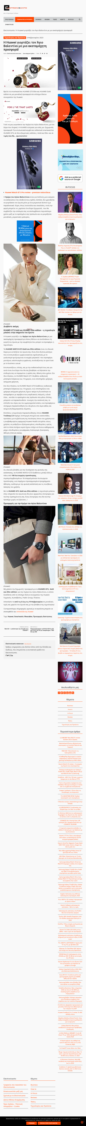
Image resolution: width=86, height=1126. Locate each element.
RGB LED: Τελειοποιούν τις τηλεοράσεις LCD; (70, 752)
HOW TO (62, 19)
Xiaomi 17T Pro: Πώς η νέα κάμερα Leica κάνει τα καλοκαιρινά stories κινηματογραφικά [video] (70, 837)
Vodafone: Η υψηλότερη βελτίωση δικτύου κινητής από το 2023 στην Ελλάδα (70, 1069)
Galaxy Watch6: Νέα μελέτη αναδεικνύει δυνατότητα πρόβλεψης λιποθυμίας (70, 1027)
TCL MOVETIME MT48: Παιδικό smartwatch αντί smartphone (70, 797)
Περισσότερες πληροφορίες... (49, 1123)
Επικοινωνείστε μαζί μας (13, 1091)
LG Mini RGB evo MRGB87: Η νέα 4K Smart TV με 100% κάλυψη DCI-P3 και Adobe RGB (70, 1035)
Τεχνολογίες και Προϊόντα (14, 38)
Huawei (10, 617)
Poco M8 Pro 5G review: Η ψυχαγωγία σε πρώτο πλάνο (70, 900)
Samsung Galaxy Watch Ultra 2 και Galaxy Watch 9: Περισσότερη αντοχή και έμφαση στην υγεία (70, 879)
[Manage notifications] (82, 1122)
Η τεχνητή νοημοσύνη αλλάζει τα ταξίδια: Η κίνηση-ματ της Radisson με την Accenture (70, 830)
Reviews (70, 717)
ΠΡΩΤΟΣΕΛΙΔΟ (9, 19)
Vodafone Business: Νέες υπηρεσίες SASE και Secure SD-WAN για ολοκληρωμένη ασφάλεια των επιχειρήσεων (70, 991)
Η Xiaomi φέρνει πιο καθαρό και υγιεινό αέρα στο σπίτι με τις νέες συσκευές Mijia (70, 1042)
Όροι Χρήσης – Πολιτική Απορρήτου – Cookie (13, 1105)
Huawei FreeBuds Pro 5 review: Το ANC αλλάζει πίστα (70, 1013)
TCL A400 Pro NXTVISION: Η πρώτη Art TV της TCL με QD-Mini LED (70, 944)
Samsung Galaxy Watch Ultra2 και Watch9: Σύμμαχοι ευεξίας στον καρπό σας (70, 864)
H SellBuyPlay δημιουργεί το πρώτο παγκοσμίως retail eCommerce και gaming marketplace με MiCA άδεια (70, 758)
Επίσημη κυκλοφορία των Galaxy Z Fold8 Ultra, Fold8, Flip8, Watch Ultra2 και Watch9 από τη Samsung (70, 771)
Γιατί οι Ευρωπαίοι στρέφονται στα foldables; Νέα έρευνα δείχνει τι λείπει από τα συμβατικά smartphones (70, 785)
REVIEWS (47, 19)
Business (70, 706)
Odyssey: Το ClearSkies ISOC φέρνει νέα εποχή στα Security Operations (70, 949)
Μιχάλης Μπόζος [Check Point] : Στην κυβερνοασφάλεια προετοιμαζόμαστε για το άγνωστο (70, 1020)
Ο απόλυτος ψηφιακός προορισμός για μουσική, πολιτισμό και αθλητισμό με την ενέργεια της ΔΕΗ (70, 1007)
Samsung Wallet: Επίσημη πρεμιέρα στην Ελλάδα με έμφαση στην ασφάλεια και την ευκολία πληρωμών (70, 999)
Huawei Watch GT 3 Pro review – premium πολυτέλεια (27, 192)
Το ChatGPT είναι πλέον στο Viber (70, 1048)
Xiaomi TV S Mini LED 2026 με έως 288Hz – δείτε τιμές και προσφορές (70, 930)
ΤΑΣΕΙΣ (55, 19)
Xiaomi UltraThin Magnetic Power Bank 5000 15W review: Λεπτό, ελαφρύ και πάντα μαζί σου (70, 845)
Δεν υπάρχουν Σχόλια (28, 53)
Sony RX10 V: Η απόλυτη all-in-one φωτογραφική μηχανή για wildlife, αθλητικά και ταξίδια (70, 976)
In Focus (70, 713)
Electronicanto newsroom (14, 53)
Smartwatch (19, 617)
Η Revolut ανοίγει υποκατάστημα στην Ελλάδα (70, 803)
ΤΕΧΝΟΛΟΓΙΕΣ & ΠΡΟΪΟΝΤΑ (24, 19)
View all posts (27, 643)
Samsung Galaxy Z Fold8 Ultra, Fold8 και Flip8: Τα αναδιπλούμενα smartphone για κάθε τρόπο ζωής (70, 871)
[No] (84, 1121)
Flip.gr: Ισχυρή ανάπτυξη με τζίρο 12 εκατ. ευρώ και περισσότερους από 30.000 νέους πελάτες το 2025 (70, 1054)
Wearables (28, 617)
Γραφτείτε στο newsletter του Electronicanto (15, 1086)
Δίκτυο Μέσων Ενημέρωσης (14, 1100)
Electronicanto (9, 30)
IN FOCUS (71, 19)
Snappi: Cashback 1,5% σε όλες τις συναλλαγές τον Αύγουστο (70, 791)
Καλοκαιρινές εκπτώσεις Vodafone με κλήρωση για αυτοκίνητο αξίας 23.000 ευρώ (70, 937)
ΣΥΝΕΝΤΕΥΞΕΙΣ (9, 24)
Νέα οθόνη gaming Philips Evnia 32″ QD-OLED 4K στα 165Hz (70, 851)
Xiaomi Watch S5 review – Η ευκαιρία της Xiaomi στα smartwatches (70, 765)
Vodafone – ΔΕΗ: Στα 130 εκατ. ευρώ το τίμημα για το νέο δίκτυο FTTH (70, 778)
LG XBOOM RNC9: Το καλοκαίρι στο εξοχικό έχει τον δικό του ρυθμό (70, 808)
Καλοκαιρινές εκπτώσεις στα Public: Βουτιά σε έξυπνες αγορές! (70, 912)
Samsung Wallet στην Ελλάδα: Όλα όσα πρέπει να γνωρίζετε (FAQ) (70, 983)
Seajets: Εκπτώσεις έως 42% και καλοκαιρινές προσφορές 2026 (70, 895)
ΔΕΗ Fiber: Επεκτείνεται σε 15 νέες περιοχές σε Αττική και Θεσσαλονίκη (70, 857)
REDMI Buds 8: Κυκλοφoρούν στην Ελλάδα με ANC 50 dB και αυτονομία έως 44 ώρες (70, 956)
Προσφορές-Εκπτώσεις (42, 617)
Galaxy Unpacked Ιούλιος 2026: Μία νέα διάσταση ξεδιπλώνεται (70, 970)
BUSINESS (38, 19)
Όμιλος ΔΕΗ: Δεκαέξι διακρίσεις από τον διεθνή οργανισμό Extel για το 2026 (70, 918)
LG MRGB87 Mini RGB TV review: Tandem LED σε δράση (70, 739)
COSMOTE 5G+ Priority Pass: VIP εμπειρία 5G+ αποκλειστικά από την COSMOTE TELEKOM (70, 822)
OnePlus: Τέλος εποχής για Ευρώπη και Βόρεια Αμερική (70, 925)
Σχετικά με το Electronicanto (14, 1095)
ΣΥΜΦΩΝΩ (32, 1123)
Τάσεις (70, 721)
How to (70, 709)
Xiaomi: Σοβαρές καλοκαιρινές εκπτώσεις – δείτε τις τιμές (70, 906)
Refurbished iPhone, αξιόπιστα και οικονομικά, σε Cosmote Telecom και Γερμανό (70, 745)
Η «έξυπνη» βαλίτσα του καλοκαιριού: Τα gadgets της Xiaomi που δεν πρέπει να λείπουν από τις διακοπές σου (70, 815)
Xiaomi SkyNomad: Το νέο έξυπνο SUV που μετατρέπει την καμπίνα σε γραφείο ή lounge (70, 963)
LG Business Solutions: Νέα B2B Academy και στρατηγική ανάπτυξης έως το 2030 (70, 1061)
